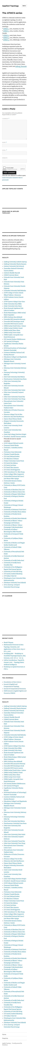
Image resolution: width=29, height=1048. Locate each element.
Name (4, 142)
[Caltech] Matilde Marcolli (12, 273)
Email (4, 150)
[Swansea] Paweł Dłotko (11, 445)
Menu (24, 5)
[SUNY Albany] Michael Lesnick (13, 443)
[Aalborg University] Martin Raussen (15, 264)
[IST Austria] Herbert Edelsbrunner (14, 339)
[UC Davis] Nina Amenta (11, 467)
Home (4, 1034)
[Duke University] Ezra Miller (13, 304)
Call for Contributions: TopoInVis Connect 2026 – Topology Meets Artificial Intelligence (14, 662)
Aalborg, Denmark (21, 66)
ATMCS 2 (6, 31)
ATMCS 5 (6, 40)
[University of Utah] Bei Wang (13, 571)
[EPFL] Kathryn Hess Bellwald (13, 317)
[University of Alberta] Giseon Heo (14, 492)
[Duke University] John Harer (13, 306)
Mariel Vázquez (8, 642)
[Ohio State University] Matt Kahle (14, 390)
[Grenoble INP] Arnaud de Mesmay (14, 319)
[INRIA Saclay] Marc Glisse (12, 330)
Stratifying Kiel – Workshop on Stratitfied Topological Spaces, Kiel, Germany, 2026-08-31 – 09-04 (15, 656)
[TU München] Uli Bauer (11, 458)
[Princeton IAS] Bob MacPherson (14, 416)
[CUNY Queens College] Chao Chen (14, 301)
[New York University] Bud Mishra (14, 377)
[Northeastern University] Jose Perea (15, 379)
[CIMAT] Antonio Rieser (11, 275)
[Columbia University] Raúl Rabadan (15, 290)
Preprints (5, 1038)
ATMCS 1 (6, 29)
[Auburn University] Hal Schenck (14, 266)
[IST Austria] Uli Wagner (11, 341)
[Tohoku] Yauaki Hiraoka (11, 454)
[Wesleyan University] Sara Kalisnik (15, 582)
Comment (5, 118)
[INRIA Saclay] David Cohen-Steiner (15, 326)
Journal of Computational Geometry (15, 688)
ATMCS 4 (6, 37)
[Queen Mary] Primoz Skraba (13, 419)
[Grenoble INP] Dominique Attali (14, 321)
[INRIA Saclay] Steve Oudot (12, 332)
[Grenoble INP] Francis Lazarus (13, 323)
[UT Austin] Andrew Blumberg (13, 573)
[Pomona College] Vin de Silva (13, 414)
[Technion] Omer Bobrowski (12, 452)
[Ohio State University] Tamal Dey (14, 397)
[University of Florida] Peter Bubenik (15, 518)
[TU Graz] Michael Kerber (11, 456)
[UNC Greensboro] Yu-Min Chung (14, 472)
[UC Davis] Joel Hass (10, 465)
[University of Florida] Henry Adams (15, 512)
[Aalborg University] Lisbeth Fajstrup (15, 262)
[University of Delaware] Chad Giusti (15, 509)
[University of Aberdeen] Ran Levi (14, 489)
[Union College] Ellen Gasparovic (14, 474)
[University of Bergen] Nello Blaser (14, 494)
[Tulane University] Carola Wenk (14, 461)
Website (5, 157)
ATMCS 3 (6, 35)
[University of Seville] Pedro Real (14, 560)
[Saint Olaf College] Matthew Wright (15, 434)
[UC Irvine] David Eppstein (12, 470)
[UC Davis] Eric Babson (11, 463)
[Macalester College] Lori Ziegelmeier (15, 357)
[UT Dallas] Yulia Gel (10, 576)
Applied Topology (10, 6)
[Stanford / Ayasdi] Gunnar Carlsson (15, 436)
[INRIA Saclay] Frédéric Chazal (13, 328)
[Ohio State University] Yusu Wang (14, 399)
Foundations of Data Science (12, 682)
